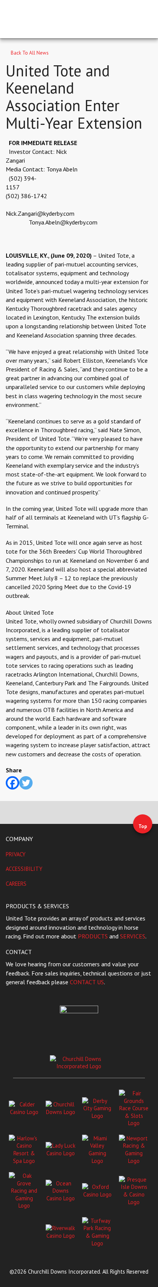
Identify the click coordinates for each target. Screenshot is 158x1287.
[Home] (44, 18)
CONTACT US (87, 982)
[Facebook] (12, 783)
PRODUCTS (93, 936)
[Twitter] (26, 783)
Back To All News (29, 53)
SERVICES (132, 936)
